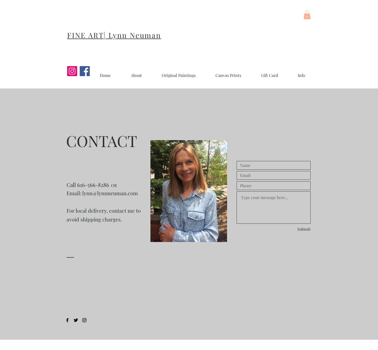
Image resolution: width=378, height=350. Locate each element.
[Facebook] (85, 71)
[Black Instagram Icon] (84, 320)
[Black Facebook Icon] (67, 320)
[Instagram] (72, 71)
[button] (307, 15)
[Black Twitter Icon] (76, 320)
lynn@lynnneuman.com (110, 193)
